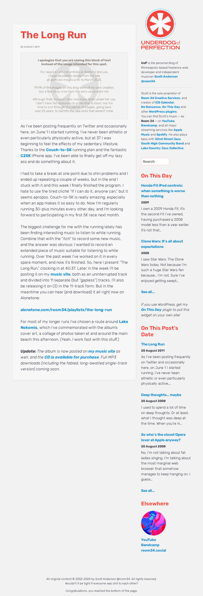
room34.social (153, 550)
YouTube (168, 121)
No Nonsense (151, 107)
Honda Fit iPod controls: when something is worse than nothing (163, 190)
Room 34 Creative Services (160, 98)
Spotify (161, 134)
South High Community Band (162, 143)
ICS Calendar (164, 102)
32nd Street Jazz (168, 139)
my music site (101, 351)
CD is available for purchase (72, 357)
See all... (148, 292)
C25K (26, 155)
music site (60, 274)
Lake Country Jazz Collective (162, 148)
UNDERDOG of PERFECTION (160, 24)
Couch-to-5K (59, 149)
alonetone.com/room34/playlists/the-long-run (66, 309)
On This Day (171, 107)
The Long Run (153, 344)
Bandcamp (149, 125)
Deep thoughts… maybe (161, 395)
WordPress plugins (163, 111)
